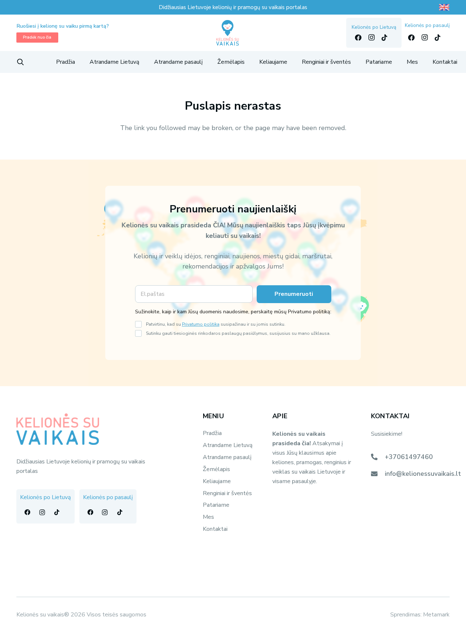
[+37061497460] (378, 457)
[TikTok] (384, 37)
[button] (20, 62)
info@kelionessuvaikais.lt (423, 473)
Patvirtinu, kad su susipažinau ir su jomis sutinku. (215, 324)
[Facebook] (358, 37)
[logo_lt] (227, 33)
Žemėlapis (216, 469)
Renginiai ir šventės (227, 493)
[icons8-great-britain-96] (444, 7)
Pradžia (212, 433)
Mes (208, 517)
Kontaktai (215, 529)
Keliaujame (217, 481)
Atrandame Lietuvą (228, 445)
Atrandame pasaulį (227, 457)
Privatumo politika (201, 324)
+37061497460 (409, 456)
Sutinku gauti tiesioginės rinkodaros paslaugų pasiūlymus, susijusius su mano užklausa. (238, 333)
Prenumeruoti (294, 294)
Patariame (216, 505)
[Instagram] (371, 37)
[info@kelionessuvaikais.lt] (378, 473)
